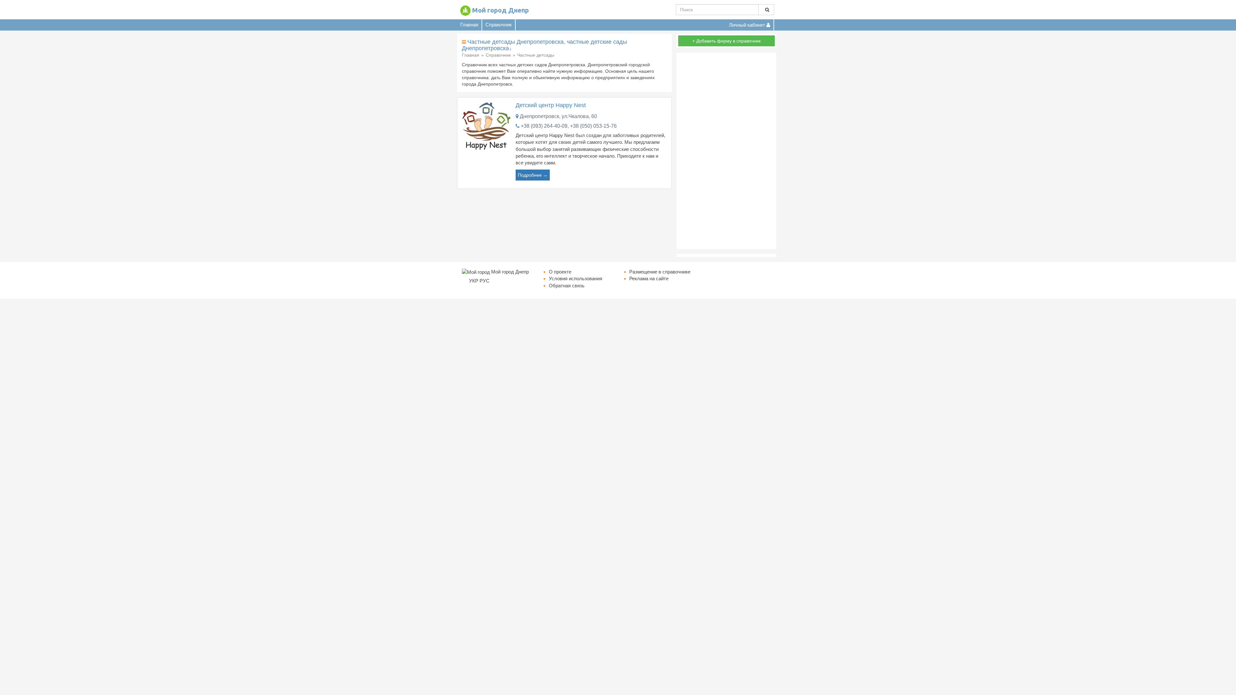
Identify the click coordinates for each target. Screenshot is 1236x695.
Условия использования (575, 278)
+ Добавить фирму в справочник (726, 40)
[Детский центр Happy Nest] (486, 125)
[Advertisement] (726, 150)
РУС (485, 280)
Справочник (498, 24)
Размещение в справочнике (659, 271)
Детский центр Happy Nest (551, 105)
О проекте (560, 271)
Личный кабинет (747, 25)
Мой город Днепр (500, 10)
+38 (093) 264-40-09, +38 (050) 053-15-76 (569, 126)
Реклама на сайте (649, 278)
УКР (473, 280)
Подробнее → (533, 175)
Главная (469, 24)
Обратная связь (567, 285)
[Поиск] (766, 9)
